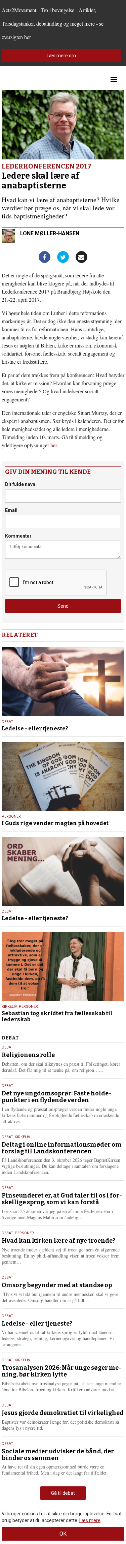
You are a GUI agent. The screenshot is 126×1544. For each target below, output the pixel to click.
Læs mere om (61, 55)
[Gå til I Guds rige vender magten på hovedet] (63, 776)
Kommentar (18, 536)
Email (11, 510)
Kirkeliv (9, 1006)
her (53, 445)
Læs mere (89, 1520)
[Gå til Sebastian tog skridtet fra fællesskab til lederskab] (63, 966)
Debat (7, 722)
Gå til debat (63, 1493)
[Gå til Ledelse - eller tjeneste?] (63, 681)
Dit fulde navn (20, 484)
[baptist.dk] (35, 79)
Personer (11, 816)
